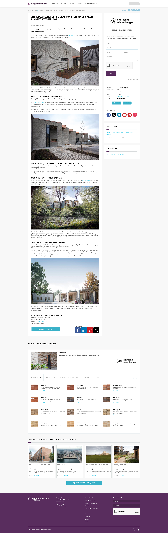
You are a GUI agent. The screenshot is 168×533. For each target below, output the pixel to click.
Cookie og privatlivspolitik (91, 508)
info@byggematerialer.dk (67, 506)
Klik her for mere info (45, 329)
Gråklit (79, 410)
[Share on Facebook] (129, 10)
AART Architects (48, 173)
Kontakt (87, 506)
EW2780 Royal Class (93, 173)
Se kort (128, 103)
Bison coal (45, 410)
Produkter (55, 3)
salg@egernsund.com (123, 96)
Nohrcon (71, 35)
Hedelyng (116, 397)
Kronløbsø (61, 465)
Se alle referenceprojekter (85, 483)
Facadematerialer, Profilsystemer (115, 154)
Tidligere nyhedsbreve (91, 503)
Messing (43, 422)
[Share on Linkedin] (131, 10)
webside (117, 103)
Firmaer (72, 3)
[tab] (36, 377)
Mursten (62, 353)
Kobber (43, 385)
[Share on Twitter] (136, 10)
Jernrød (44, 397)
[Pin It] (134, 10)
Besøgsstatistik (89, 498)
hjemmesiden (86, 180)
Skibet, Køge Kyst (120, 465)
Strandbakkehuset (39, 102)
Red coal (80, 385)
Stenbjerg (116, 410)
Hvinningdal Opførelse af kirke (97, 465)
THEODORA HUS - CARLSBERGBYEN (40, 465)
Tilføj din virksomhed (91, 3)
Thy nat (80, 397)
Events (80, 3)
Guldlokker (81, 422)
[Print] (139, 10)
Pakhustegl (117, 385)
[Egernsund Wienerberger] (126, 361)
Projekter (63, 3)
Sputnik (116, 422)
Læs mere (43, 390)
